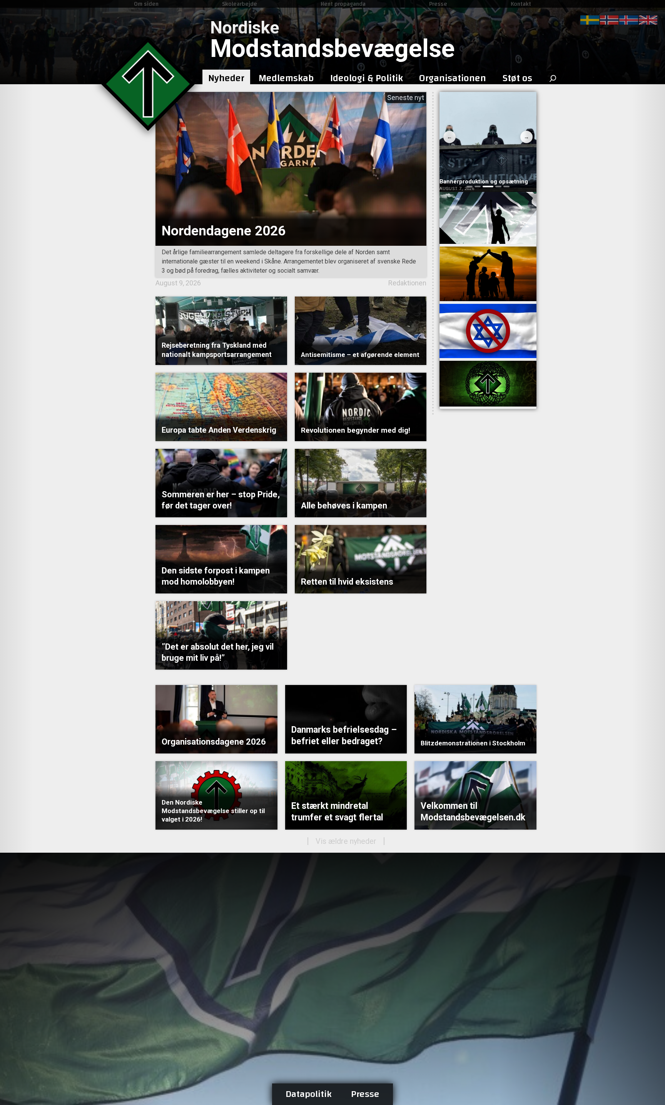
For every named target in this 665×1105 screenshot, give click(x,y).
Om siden (146, 4)
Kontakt (521, 4)
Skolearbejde (239, 4)
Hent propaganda (343, 4)
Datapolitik (309, 1094)
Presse (438, 4)
